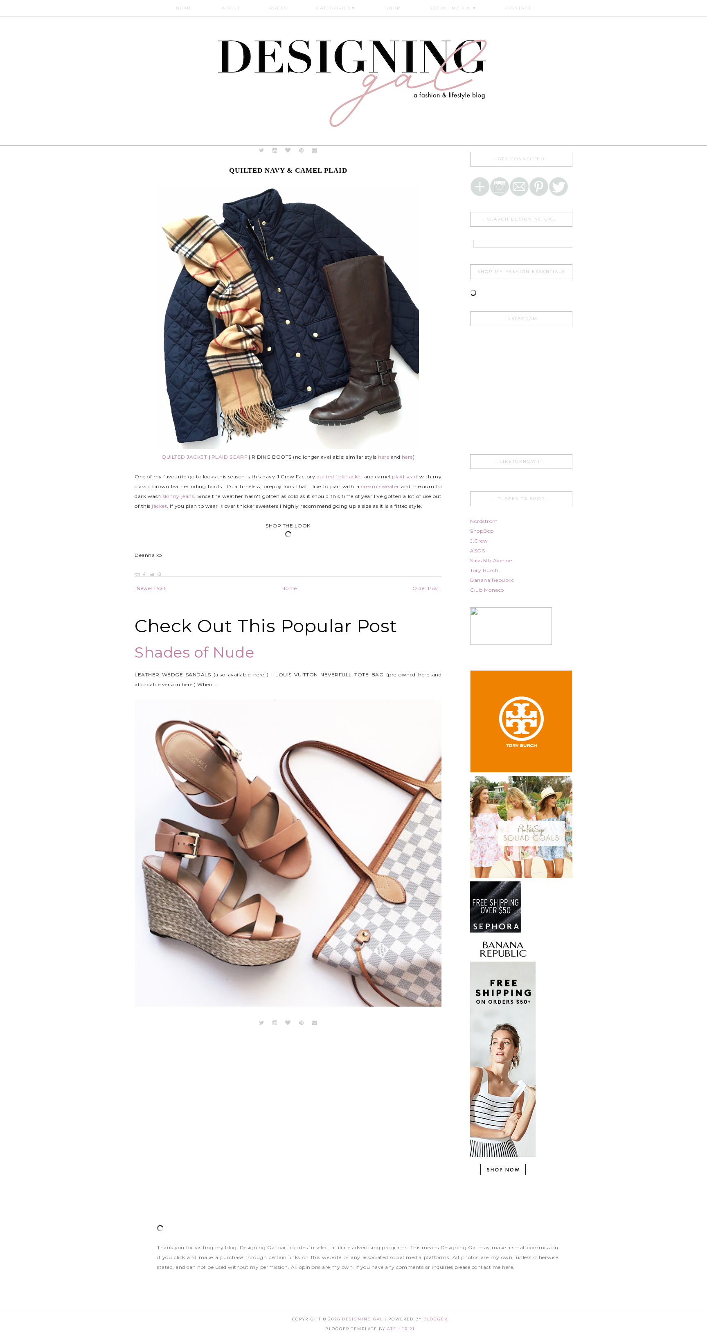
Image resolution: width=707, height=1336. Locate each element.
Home (184, 8)
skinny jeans (178, 496)
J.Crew (479, 541)
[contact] (315, 150)
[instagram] (275, 150)
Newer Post (151, 588)
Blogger (435, 1319)
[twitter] (262, 150)
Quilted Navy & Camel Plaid (288, 170)
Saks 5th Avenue (491, 560)
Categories (336, 8)
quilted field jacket (340, 476)
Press (278, 8)
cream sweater (380, 486)
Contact (519, 8)
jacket (159, 506)
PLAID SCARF (230, 457)
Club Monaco (487, 590)
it (221, 506)
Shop (393, 8)
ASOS (477, 550)
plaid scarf (405, 476)
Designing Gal (363, 1319)
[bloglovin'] (288, 150)
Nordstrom (484, 521)
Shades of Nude (194, 652)
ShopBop (482, 531)
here (383, 457)
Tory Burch (484, 570)
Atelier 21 (401, 1329)
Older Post (425, 588)
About (231, 8)
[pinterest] (301, 150)
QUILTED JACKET (184, 457)
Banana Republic (492, 580)
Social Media (453, 8)
